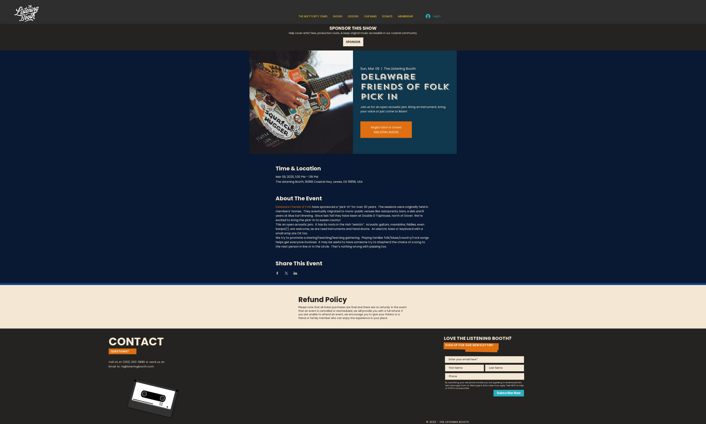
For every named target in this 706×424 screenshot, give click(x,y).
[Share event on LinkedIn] (295, 273)
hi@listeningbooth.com (138, 366)
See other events (386, 132)
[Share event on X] (286, 273)
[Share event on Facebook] (277, 273)
